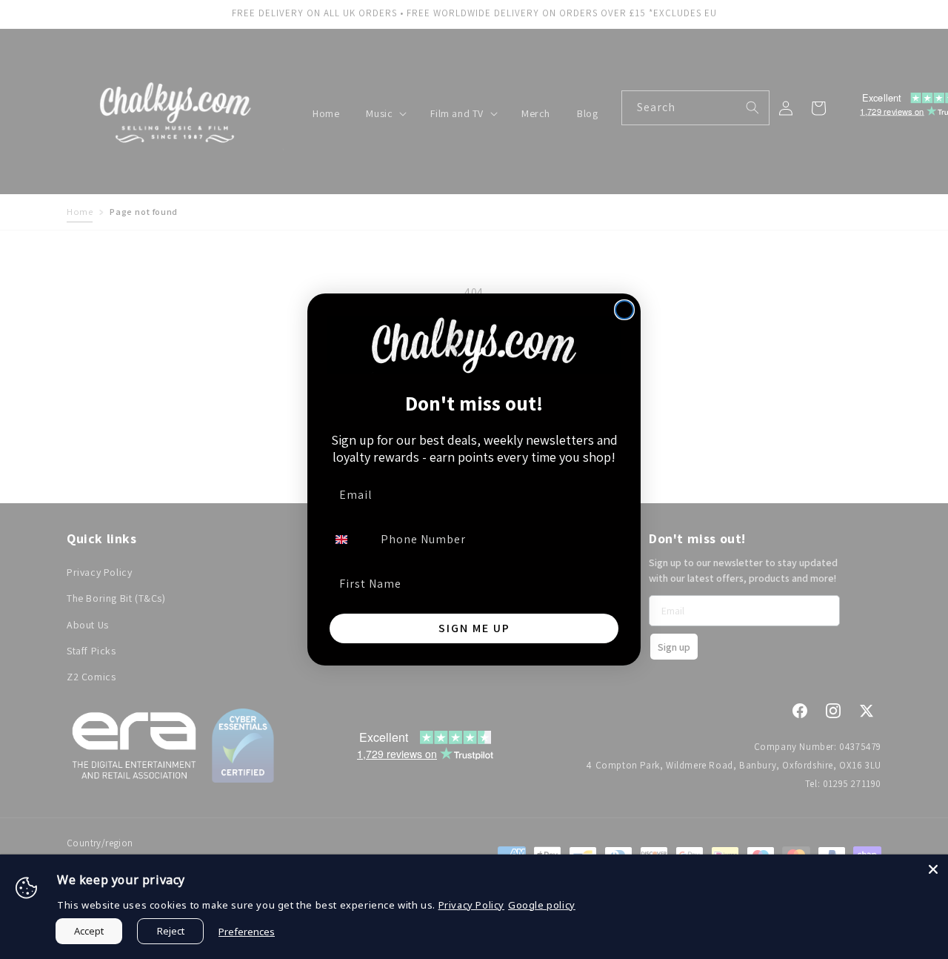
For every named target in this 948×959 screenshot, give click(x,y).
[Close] (933, 869)
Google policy (541, 905)
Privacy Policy (471, 905)
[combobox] (350, 539)
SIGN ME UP (474, 628)
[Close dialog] (624, 310)
